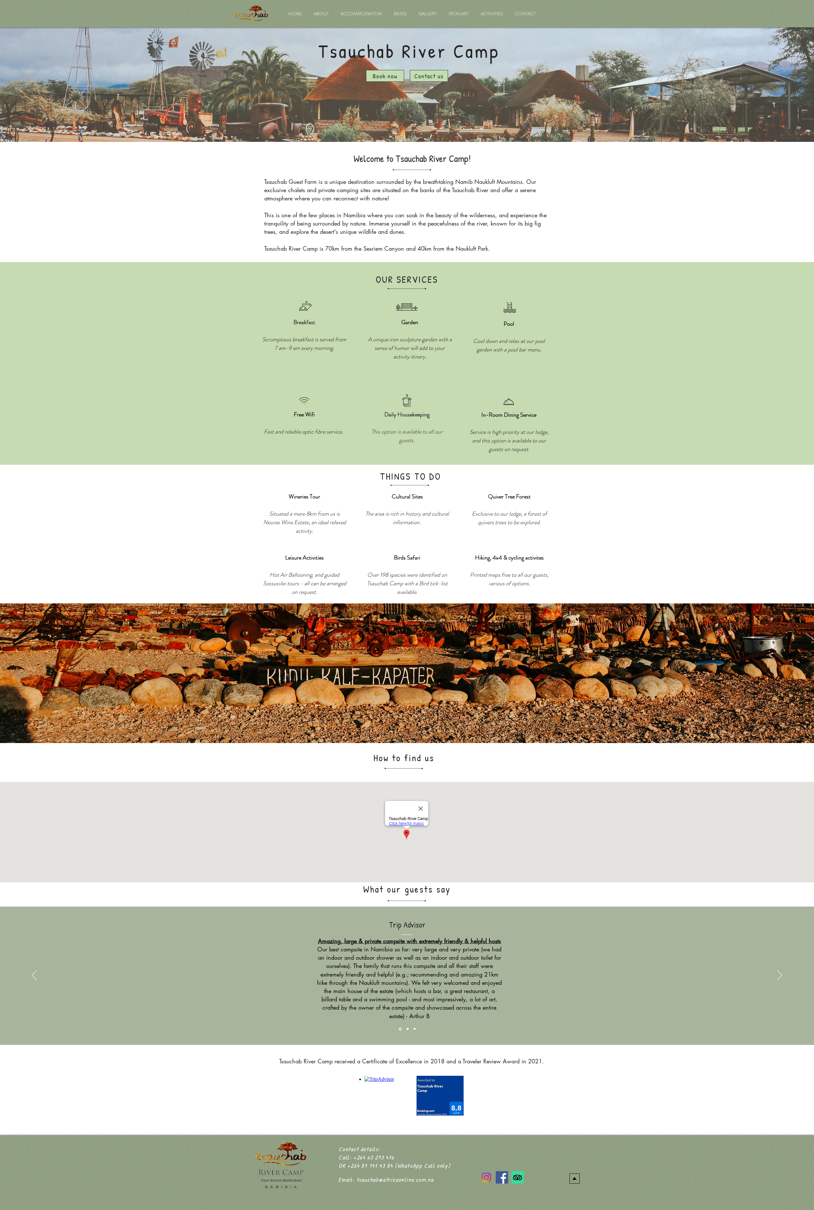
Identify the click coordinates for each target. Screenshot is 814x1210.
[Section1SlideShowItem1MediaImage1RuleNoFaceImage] (400, 1029)
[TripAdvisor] (517, 1177)
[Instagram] (486, 1177)
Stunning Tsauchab (409, 917)
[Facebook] (502, 1177)
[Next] (779, 975)
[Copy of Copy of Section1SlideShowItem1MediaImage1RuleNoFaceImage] (415, 1029)
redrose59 (489, 993)
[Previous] (34, 975)
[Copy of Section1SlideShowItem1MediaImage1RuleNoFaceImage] (407, 1028)
